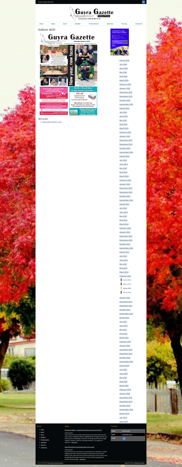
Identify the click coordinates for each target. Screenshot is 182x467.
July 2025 (123, 112)
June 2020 (123, 373)
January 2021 (124, 345)
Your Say (124, 24)
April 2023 (123, 220)
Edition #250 (127, 292)
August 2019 (124, 413)
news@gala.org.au (127, 434)
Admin (126, 463)
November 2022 (125, 240)
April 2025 (123, 124)
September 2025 (126, 104)
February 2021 (125, 341)
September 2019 (126, 409)
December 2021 (125, 301)
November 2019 (125, 401)
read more (74, 442)
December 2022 (125, 236)
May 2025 (123, 120)
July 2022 (123, 256)
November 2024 (125, 144)
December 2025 (125, 92)
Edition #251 (127, 288)
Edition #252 (127, 284)
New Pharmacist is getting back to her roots (79, 447)
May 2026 (123, 72)
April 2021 (123, 333)
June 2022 (123, 260)
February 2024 (125, 180)
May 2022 (123, 264)
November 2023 (125, 192)
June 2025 (123, 116)
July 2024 (123, 160)
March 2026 (124, 80)
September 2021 (126, 313)
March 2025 (124, 128)
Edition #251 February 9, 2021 (52, 122)
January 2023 (124, 232)
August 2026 (124, 60)
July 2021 (123, 321)
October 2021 (124, 309)
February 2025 (125, 132)
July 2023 (123, 208)
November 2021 (125, 305)
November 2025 (125, 96)
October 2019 (124, 405)
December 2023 (125, 188)
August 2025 (124, 108)
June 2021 (123, 325)
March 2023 (124, 224)
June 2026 (123, 68)
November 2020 (125, 353)
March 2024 (124, 176)
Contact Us (138, 24)
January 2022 (124, 297)
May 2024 (123, 168)
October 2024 (124, 148)
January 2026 (124, 88)
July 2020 (123, 369)
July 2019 (123, 417)
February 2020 (125, 389)
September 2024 (126, 152)
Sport (65, 24)
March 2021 (124, 337)
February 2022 (125, 276)
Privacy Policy (51, 463)
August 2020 (124, 365)
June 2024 (123, 164)
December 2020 (125, 349)
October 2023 (124, 196)
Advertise (110, 24)
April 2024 (123, 172)
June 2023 (123, 212)
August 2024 (124, 156)
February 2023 (125, 228)
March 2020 (124, 385)
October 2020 (124, 357)
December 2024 (125, 140)
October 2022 (124, 244)
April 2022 (123, 268)
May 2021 (123, 329)
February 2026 (125, 84)
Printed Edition (94, 24)
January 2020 (124, 393)
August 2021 (124, 317)
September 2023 (126, 200)
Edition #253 (127, 280)
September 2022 (126, 248)
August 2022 (124, 252)
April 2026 (123, 76)
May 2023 (123, 216)
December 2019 (125, 397)
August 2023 (124, 204)
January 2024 (124, 184)
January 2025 (124, 136)
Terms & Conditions (59, 463)
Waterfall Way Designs (140, 463)
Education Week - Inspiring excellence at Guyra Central (83, 430)
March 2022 (124, 272)
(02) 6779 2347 (126, 431)
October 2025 (124, 100)
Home (41, 24)
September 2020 (126, 361)
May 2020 (123, 377)
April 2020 (123, 381)
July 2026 (123, 64)
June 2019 (123, 421)
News (53, 24)
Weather (78, 24)
